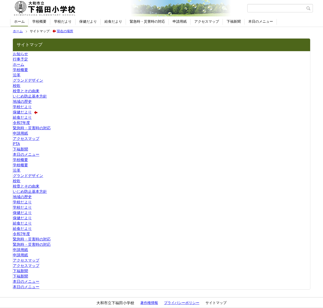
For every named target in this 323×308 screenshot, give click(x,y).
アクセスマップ (206, 21)
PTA (16, 144)
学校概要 (39, 21)
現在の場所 (65, 31)
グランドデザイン (28, 80)
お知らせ (20, 54)
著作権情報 (149, 303)
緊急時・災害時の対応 (147, 21)
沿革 (16, 75)
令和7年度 (21, 122)
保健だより (88, 21)
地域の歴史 (22, 101)
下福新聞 (234, 21)
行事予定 (20, 59)
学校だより (63, 21)
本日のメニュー (260, 21)
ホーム (19, 21)
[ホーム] (129, 8)
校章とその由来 (26, 91)
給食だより (113, 21)
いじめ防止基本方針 (30, 96)
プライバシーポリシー (181, 303)
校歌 (16, 85)
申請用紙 (180, 21)
